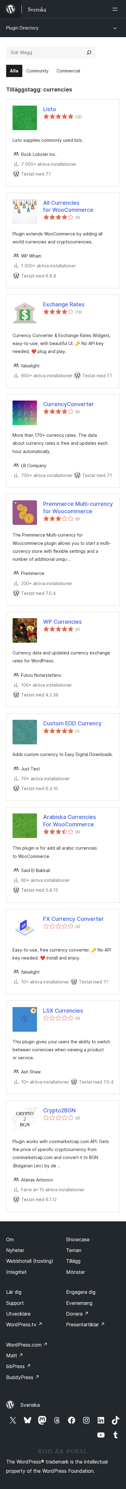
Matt (14, 1355)
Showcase (78, 1239)
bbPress (18, 1366)
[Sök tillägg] (89, 52)
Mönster (75, 1272)
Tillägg (73, 1261)
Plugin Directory (22, 27)
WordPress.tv (24, 1324)
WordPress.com (27, 1345)
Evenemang (79, 1303)
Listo (49, 109)
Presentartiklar (85, 1324)
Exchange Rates (64, 304)
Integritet (16, 1272)
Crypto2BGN (59, 1110)
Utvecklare (18, 1314)
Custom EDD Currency (72, 723)
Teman (73, 1250)
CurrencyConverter (68, 404)
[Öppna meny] (116, 9)
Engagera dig (80, 1292)
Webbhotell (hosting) (29, 1261)
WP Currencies (62, 621)
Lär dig (13, 1292)
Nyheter (15, 1250)
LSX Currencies (63, 1010)
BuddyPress (22, 1377)
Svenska (30, 1405)
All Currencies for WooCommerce (68, 206)
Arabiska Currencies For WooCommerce (69, 820)
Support (15, 1303)
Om (10, 1239)
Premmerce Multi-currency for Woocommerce (78, 507)
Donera (77, 1314)
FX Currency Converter (73, 919)
